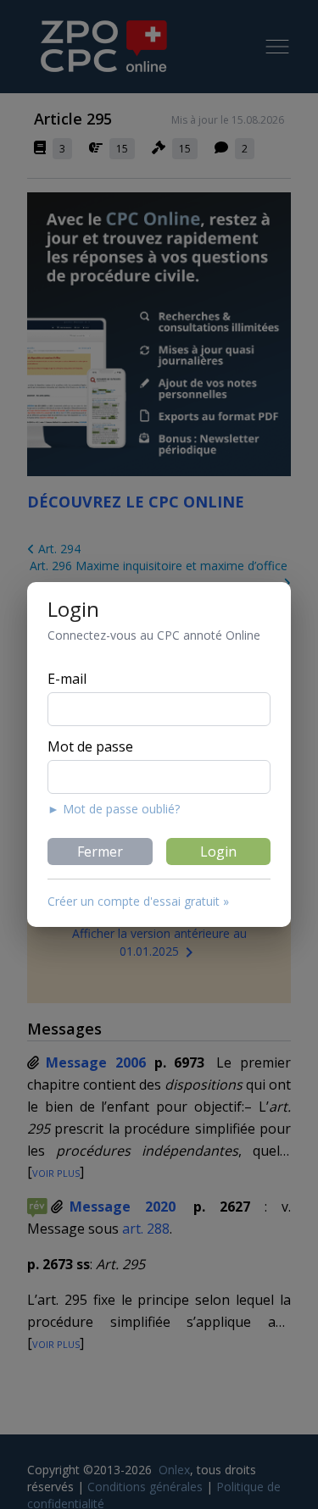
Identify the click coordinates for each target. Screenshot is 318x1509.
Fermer (100, 851)
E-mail (66, 678)
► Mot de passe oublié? (113, 809)
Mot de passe (90, 746)
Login (218, 851)
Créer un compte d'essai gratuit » (138, 901)
